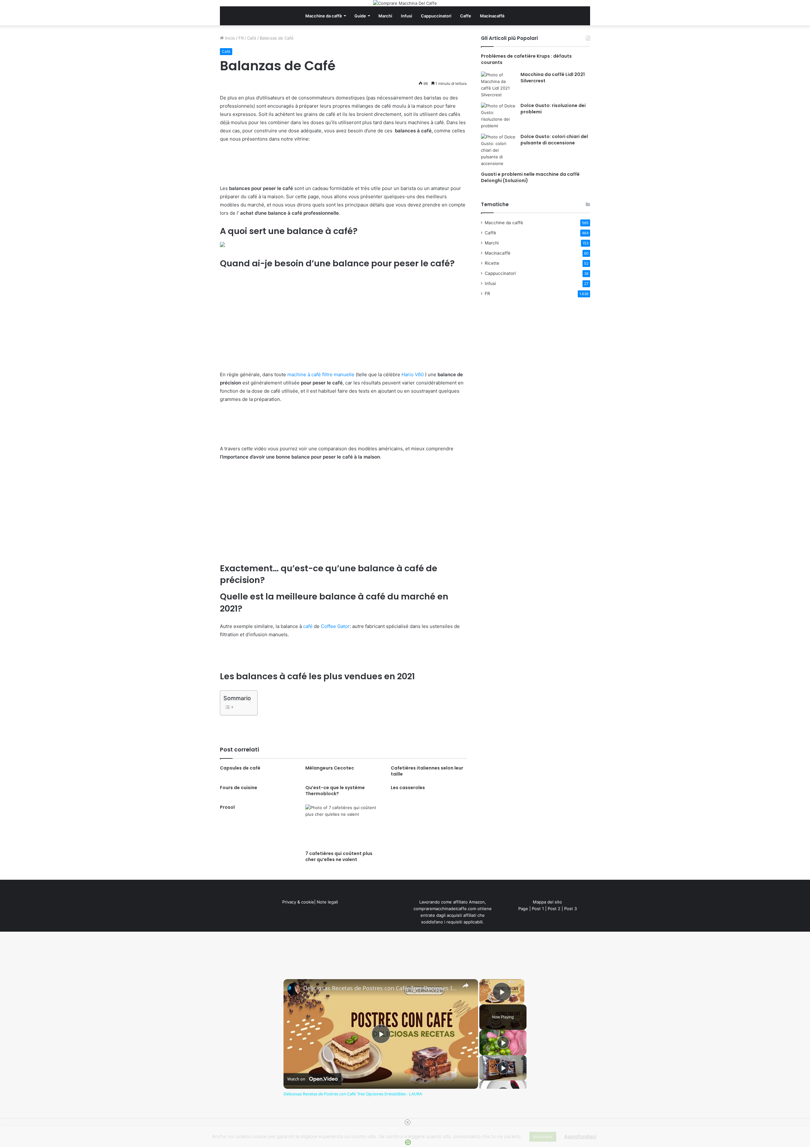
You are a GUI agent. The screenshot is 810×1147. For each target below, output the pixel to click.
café (308, 626)
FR (241, 38)
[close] (407, 1122)
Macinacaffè (492, 15)
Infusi (406, 15)
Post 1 (538, 908)
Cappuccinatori (436, 15)
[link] (293, 989)
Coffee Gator (335, 626)
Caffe (465, 15)
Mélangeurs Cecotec (329, 768)
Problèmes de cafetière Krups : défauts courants (526, 59)
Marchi (385, 15)
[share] (465, 985)
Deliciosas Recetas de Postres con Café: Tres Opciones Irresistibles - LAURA (380, 988)
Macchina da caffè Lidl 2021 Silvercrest (552, 77)
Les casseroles (408, 787)
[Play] (503, 1042)
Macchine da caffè (323, 15)
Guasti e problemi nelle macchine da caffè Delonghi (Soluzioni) (530, 177)
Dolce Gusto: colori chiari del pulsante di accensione (554, 139)
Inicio (229, 38)
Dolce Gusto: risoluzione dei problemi (553, 108)
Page (523, 908)
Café (251, 38)
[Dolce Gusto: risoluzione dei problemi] (498, 116)
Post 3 (570, 908)
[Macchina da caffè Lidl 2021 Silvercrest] (498, 85)
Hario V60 (413, 374)
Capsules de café (240, 768)
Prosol (227, 807)
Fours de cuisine (238, 787)
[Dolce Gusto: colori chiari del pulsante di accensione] (498, 150)
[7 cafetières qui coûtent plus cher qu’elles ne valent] (343, 825)
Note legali (327, 901)
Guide (360, 15)
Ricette (492, 263)
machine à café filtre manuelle (320, 374)
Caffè (490, 232)
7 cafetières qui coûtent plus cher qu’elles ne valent (338, 856)
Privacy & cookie (298, 901)
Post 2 (554, 908)
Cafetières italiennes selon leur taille (427, 771)
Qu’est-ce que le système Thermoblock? (335, 790)
